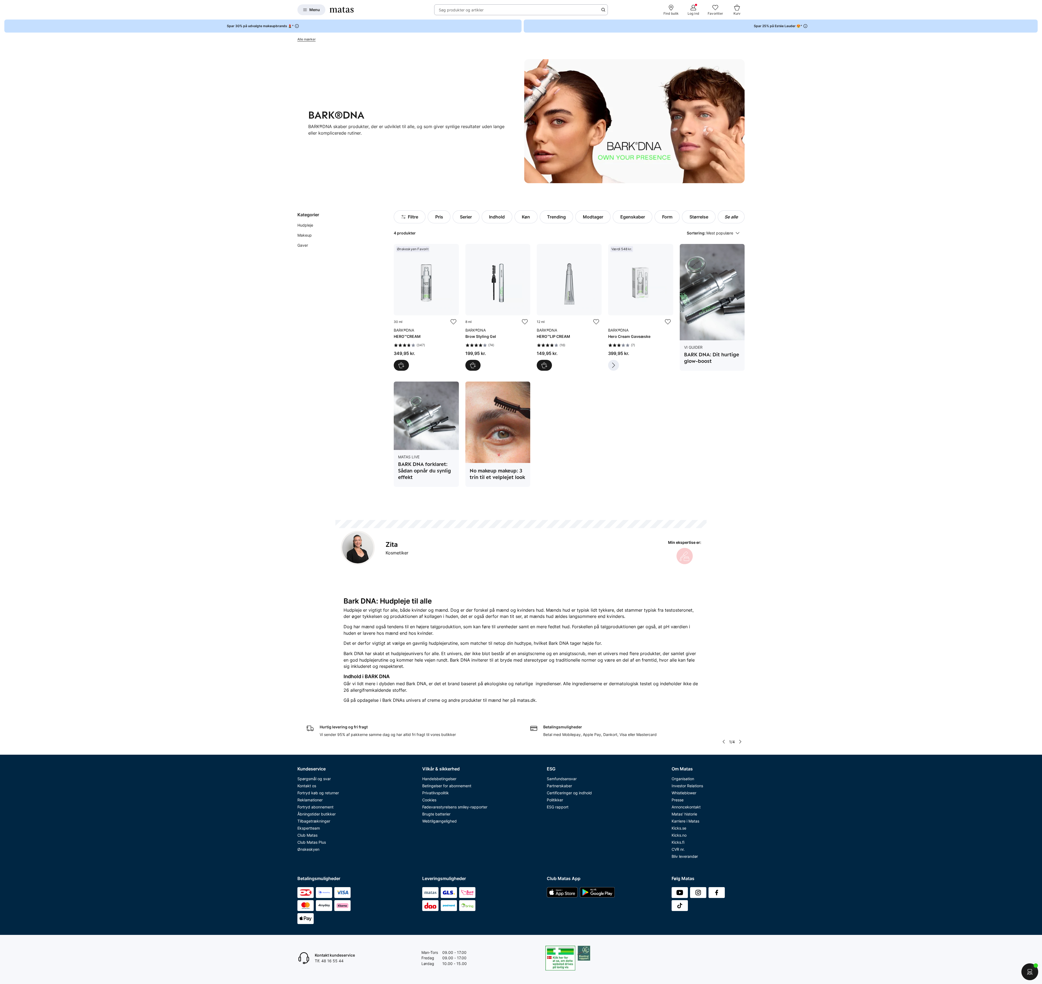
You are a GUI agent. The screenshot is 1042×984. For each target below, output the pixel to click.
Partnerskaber (559, 785)
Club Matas (307, 835)
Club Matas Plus (311, 842)
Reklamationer (310, 800)
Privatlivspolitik (435, 793)
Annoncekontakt (686, 807)
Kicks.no (679, 835)
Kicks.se (679, 828)
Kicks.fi (678, 842)
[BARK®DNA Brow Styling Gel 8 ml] (497, 307)
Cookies (429, 800)
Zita (392, 544)
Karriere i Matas (685, 821)
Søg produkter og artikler (461, 10)
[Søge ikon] (603, 9)
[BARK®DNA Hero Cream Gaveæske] (640, 307)
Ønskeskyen (308, 849)
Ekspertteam (308, 828)
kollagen (433, 616)
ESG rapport (557, 807)
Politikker (555, 800)
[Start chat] (1029, 971)
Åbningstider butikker (316, 814)
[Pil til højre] (740, 741)
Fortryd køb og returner (318, 793)
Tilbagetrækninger (313, 821)
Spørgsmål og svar (314, 778)
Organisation (683, 778)
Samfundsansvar (562, 778)
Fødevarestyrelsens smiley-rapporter (454, 807)
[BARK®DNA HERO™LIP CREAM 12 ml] (569, 307)
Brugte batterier (436, 814)
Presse (678, 800)
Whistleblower (684, 793)
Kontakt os (306, 785)
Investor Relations (687, 785)
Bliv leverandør (685, 856)
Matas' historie (684, 814)
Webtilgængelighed (439, 821)
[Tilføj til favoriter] (453, 321)
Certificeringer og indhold (569, 793)
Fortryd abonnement (315, 807)
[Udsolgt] (613, 365)
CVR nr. (678, 849)
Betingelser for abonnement (446, 785)
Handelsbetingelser (439, 778)
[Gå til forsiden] (342, 9)
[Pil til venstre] (723, 741)
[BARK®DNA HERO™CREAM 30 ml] (426, 307)
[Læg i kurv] (401, 365)
